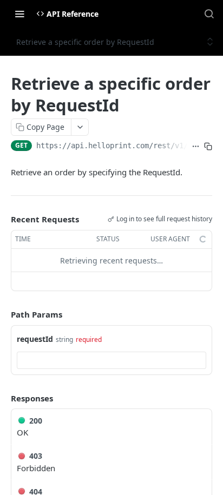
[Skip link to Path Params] (3, 315)
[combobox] (111, 360)
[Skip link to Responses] (3, 398)
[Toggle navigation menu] (19, 13)
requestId (35, 339)
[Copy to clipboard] (208, 146)
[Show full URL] (196, 146)
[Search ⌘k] (209, 13)
